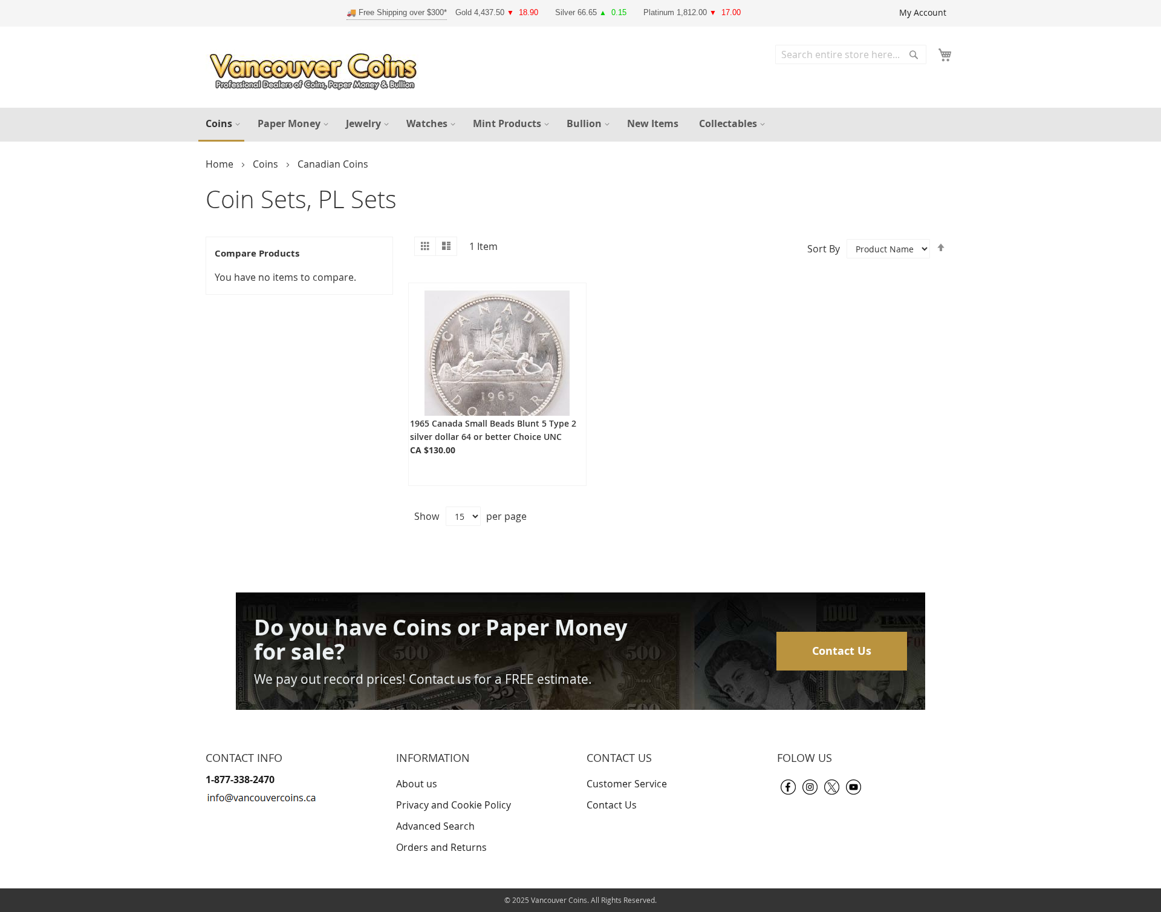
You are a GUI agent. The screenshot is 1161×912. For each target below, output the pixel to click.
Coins (267, 164)
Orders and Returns (441, 847)
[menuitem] (221, 125)
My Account (922, 12)
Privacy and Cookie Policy (453, 805)
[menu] (581, 125)
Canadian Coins (333, 164)
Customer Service (627, 783)
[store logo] (316, 69)
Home (221, 164)
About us (416, 783)
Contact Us (841, 650)
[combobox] (850, 54)
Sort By (823, 248)
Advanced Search (435, 826)
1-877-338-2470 (240, 779)
